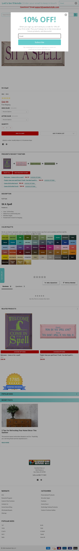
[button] (66, 15)
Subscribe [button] (39, 42)
